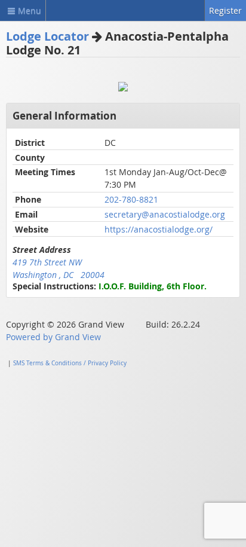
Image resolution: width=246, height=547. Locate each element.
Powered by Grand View (53, 337)
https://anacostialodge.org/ (158, 229)
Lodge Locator (47, 36)
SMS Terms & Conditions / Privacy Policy (70, 363)
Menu (29, 10)
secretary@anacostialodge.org (164, 214)
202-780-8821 (131, 199)
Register (225, 10)
